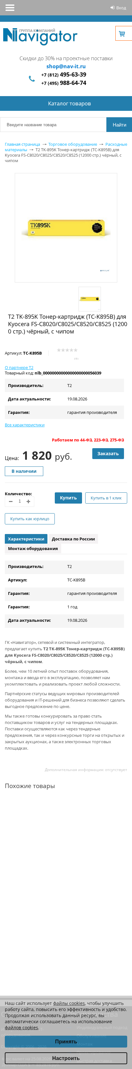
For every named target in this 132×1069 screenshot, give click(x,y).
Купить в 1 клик (106, 498)
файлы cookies (69, 1003)
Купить (68, 498)
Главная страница (22, 144)
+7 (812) (63, 75)
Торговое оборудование (72, 144)
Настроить (66, 1058)
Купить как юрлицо (29, 519)
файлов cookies (21, 1027)
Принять (66, 1041)
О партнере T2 (19, 367)
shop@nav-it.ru (66, 66)
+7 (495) (63, 83)
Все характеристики (25, 425)
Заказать (108, 453)
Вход (121, 8)
